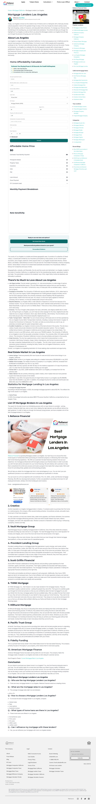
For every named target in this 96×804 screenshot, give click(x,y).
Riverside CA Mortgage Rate (81, 90)
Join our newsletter (75, 751)
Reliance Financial (13, 455)
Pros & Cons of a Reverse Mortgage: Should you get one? (80, 169)
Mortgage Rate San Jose (80, 73)
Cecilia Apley (58, 489)
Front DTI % (12, 107)
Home (9, 10)
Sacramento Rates (78, 99)
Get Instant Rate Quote (39, 241)
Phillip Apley (37, 489)
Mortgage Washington (79, 139)
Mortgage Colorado (78, 127)
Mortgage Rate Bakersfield (80, 87)
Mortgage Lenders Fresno (80, 28)
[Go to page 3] (50, 504)
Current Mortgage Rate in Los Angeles (32, 658)
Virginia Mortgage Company (80, 115)
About (76, 2)
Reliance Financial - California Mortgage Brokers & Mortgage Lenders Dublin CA (19, 491)
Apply (23, 2)
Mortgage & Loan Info (79, 123)
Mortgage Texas (78, 135)
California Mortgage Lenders (81, 30)
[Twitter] (85, 798)
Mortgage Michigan (78, 132)
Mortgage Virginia (78, 137)
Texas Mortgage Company (80, 109)
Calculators (47, 2)
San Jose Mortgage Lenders (81, 66)
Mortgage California (18, 10)
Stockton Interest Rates (79, 97)
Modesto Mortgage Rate (80, 92)
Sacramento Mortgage (79, 48)
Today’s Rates (34, 2)
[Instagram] (78, 798)
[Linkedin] (89, 798)
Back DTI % (41, 107)
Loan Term (12, 94)
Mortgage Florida (78, 130)
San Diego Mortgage (79, 59)
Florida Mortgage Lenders (80, 106)
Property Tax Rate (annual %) (16, 113)
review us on (17, 501)
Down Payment (13, 131)
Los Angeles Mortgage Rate (80, 82)
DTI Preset (12, 100)
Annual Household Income (16, 76)
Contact (87, 2)
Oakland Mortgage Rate (79, 85)
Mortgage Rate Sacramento (80, 80)
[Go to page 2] (49, 504)
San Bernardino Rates (79, 94)
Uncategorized (77, 142)
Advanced (14, 137)
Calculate (39, 140)
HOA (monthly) (13, 125)
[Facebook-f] (81, 798)
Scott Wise (21, 17)
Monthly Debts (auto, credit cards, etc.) (18, 82)
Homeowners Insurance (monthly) (17, 119)
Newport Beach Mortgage (80, 41)
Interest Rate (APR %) (14, 88)
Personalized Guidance (84, 5)
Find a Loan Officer (63, 2)
